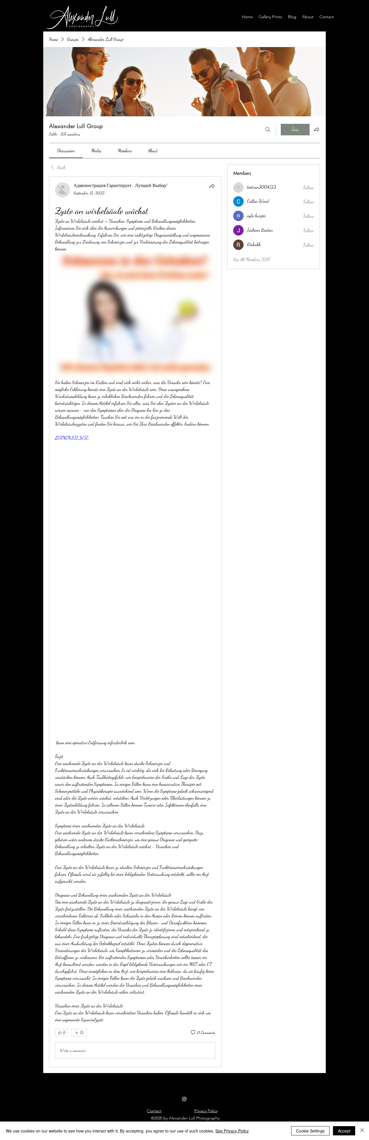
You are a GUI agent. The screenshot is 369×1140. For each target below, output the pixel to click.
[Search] (267, 129)
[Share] (211, 185)
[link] (66, 150)
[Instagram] (184, 1099)
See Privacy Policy (232, 1131)
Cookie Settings (310, 1131)
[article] (135, 621)
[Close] (362, 1130)
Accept (344, 1131)
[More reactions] (79, 1032)
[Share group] (316, 129)
